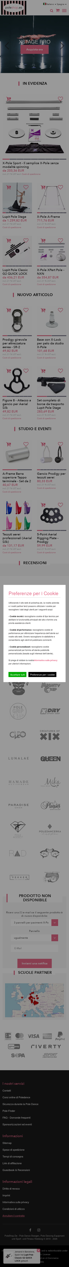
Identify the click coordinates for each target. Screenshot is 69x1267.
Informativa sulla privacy (45, 660)
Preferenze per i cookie (42, 674)
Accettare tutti (17, 674)
